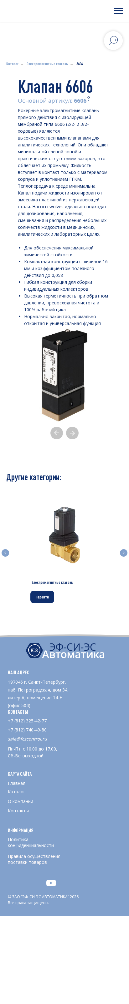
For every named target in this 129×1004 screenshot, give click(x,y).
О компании (20, 801)
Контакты (18, 811)
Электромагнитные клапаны (47, 64)
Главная (16, 783)
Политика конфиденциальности (31, 842)
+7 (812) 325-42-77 (27, 721)
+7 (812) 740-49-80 (27, 730)
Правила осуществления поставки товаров (34, 859)
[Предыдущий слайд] (5, 553)
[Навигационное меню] (118, 11)
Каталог (12, 64)
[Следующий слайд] (123, 553)
